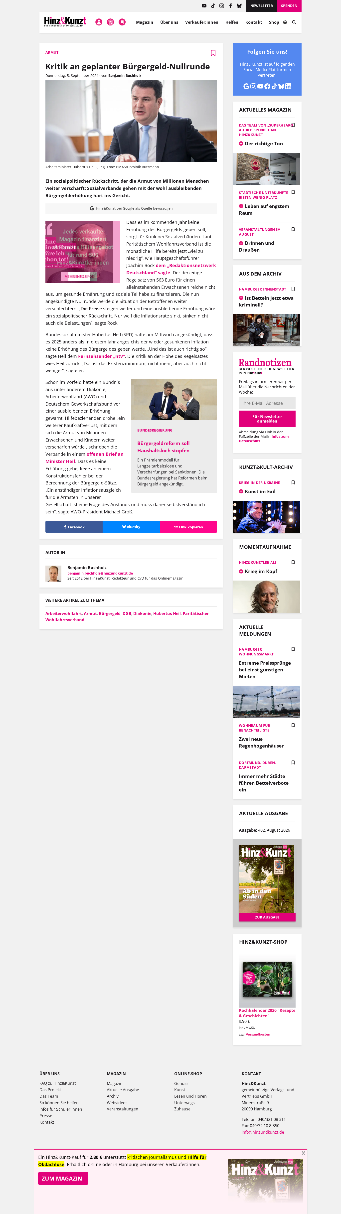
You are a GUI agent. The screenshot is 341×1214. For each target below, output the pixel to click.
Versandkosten (258, 1034)
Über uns (169, 22)
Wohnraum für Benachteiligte (254, 728)
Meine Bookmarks (122, 22)
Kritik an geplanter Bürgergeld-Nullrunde (127, 66)
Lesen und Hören (190, 1096)
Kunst (179, 1089)
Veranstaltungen (122, 1109)
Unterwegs (184, 1102)
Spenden (289, 5)
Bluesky (239, 6)
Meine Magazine (111, 22)
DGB (127, 613)
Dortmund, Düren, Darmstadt (257, 765)
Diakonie (142, 613)
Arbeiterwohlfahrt (63, 613)
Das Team (48, 1096)
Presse (45, 1115)
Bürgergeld (110, 613)
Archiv (113, 1096)
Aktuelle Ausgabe (123, 1089)
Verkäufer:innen (201, 22)
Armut (90, 613)
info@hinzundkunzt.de (263, 1132)
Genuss (181, 1083)
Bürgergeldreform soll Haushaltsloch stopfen (163, 447)
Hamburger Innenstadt (262, 289)
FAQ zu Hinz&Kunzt (57, 1083)
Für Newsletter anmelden (267, 419)
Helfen (231, 22)
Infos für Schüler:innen (60, 1109)
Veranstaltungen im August (260, 232)
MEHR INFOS (83, 276)
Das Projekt (50, 1089)
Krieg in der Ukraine (259, 482)
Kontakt (253, 22)
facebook (230, 6)
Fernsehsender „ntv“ (101, 356)
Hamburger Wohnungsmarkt (256, 651)
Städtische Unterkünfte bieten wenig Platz (263, 195)
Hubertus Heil (167, 613)
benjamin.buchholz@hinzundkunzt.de (100, 573)
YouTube (204, 6)
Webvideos (117, 1102)
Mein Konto (99, 22)
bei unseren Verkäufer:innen (169, 1164)
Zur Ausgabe (267, 917)
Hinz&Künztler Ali (257, 562)
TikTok (213, 6)
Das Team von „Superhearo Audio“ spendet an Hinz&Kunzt (266, 130)
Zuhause (182, 1109)
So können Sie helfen (59, 1102)
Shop (274, 22)
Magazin (144, 22)
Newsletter (261, 5)
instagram (221, 6)
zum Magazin (62, 1178)
